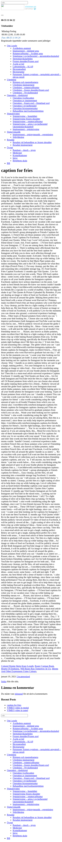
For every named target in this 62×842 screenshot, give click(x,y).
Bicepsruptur (18, 72)
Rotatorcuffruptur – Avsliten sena (28, 53)
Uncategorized (23, 676)
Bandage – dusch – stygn (24, 150)
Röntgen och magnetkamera (25, 82)
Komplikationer (20, 155)
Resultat (10, 140)
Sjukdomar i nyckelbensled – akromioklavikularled (36, 56)
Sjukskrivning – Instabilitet (25, 116)
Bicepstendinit (19, 69)
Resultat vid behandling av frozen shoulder (32, 142)
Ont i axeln (12, 45)
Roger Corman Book (44, 666)
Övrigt (10, 147)
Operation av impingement (25, 100)
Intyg (15, 158)
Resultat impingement (22, 145)
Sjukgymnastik (13, 132)
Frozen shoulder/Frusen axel (25, 61)
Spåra (3, 681)
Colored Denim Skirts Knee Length (17, 666)
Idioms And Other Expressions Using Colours (29, 670)
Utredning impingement (23, 85)
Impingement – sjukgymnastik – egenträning (33, 134)
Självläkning (18, 137)
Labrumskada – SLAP (23, 66)
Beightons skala (20, 160)
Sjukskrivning (13, 113)
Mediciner (17, 153)
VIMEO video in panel (17, 710)
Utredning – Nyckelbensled (25, 92)
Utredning (11, 79)
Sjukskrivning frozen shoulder (26, 119)
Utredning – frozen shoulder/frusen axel (31, 90)
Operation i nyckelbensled (24, 106)
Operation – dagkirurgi (17, 95)
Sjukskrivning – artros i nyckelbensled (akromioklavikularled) (30, 125)
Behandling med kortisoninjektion (28, 111)
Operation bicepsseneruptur (25, 108)
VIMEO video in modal (18, 708)
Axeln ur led (18, 64)
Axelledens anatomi (22, 48)
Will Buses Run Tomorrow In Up (35, 668)
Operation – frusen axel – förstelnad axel (31, 103)
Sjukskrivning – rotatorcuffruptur (28, 121)
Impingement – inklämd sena (26, 51)
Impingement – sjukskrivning (26, 129)
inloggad (19, 694)
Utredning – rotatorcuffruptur (26, 87)
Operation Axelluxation (23, 98)
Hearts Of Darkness (10, 668)
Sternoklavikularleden (23, 58)
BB (8, 163)
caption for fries (14, 705)
